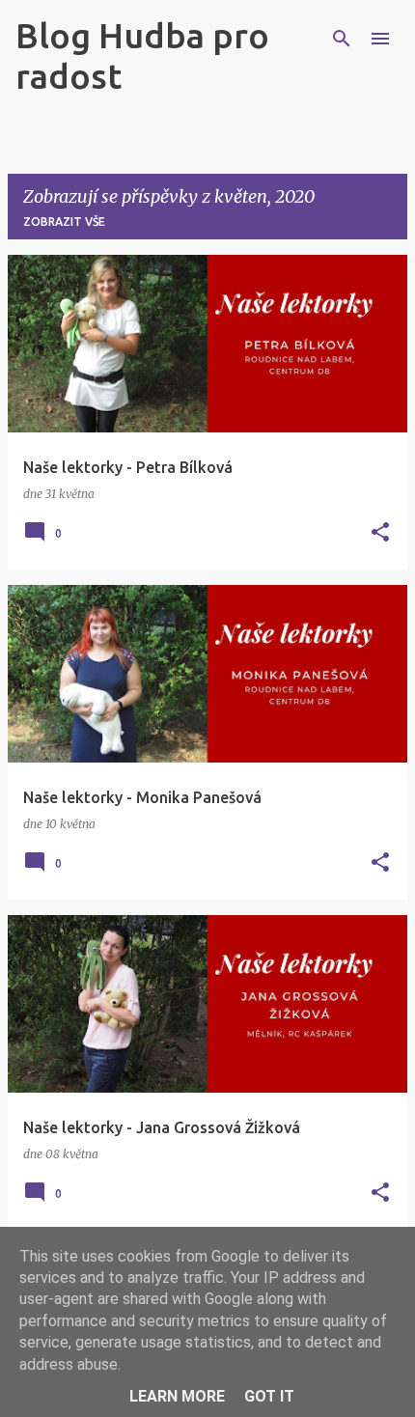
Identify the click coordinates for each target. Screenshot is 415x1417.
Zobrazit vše (64, 221)
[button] (380, 533)
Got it (269, 1396)
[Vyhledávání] (341, 38)
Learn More (177, 1396)
